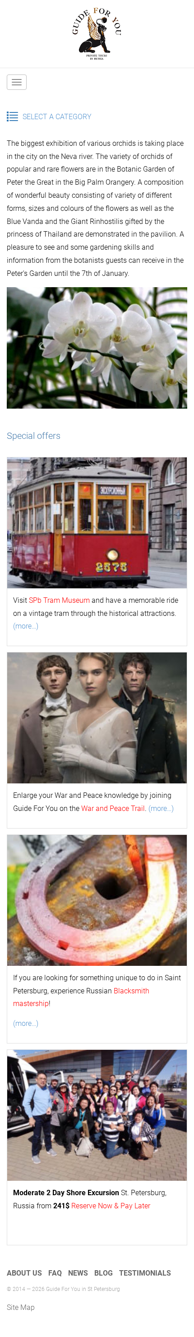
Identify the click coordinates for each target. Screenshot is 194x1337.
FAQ (55, 1273)
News (78, 1273)
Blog (103, 1273)
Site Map (21, 1307)
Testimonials (145, 1273)
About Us (24, 1273)
